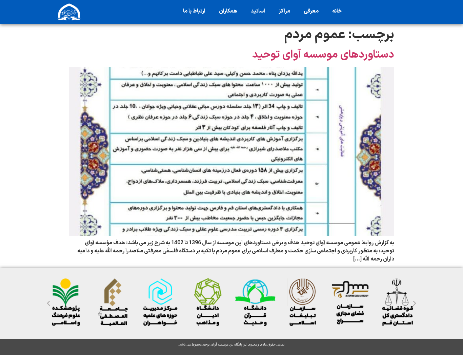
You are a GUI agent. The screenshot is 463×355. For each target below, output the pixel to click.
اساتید (258, 11)
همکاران (228, 11)
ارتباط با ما (194, 11)
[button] (48, 303)
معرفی (311, 11)
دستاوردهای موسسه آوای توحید (323, 55)
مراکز (284, 11)
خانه (337, 11)
